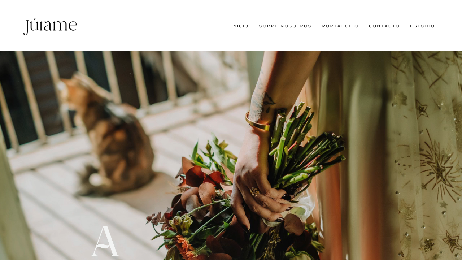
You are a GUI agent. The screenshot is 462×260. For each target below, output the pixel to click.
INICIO (240, 26)
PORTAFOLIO (340, 26)
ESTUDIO (422, 26)
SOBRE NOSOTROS (285, 26)
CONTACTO (384, 26)
